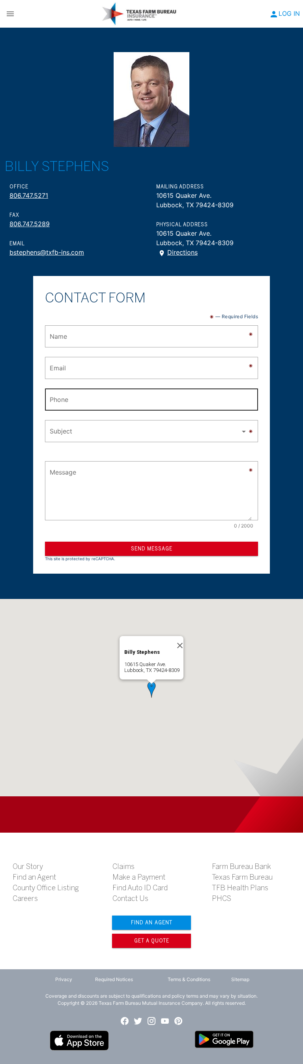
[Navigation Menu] (10, 14)
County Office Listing (46, 888)
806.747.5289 (29, 224)
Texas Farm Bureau (242, 877)
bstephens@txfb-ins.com (46, 252)
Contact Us (130, 898)
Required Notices (114, 979)
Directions (182, 252)
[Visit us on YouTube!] (165, 1021)
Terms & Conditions (189, 979)
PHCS (221, 898)
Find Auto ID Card (140, 888)
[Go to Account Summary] (274, 14)
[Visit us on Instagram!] (151, 1021)
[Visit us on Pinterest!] (178, 1021)
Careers (25, 898)
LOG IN (289, 13)
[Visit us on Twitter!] (138, 1021)
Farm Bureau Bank (241, 866)
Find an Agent (34, 877)
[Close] (179, 645)
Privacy (63, 979)
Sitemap (240, 979)
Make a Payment (138, 877)
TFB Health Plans (240, 888)
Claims (123, 866)
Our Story (28, 866)
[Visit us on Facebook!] (124, 1021)
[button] (151, 431)
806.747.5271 (28, 195)
